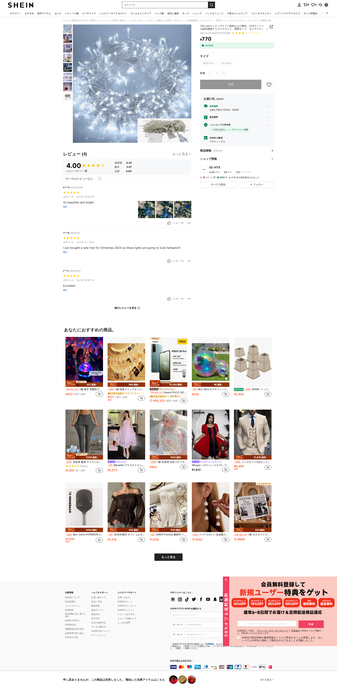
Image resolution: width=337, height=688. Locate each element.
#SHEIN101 (70, 625)
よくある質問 (124, 622)
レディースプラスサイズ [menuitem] (287, 13)
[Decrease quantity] (210, 73)
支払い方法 (96, 601)
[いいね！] (169, 223)
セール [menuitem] (58, 13)
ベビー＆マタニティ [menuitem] (261, 13)
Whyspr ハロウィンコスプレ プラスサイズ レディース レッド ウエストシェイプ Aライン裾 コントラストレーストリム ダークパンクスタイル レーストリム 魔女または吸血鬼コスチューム (210, 465)
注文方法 (95, 618)
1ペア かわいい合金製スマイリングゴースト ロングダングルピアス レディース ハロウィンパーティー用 (211, 534)
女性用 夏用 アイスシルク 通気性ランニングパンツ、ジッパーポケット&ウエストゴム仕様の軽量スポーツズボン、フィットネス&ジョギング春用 (84, 462)
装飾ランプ (124, 20)
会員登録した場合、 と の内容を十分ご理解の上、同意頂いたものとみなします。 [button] (279, 631)
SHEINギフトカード (127, 606)
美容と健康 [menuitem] (173, 13)
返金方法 (95, 614)
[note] (84, 383)
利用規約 (210, 644)
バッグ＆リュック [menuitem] (214, 13)
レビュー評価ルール (127, 618)
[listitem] (84, 370)
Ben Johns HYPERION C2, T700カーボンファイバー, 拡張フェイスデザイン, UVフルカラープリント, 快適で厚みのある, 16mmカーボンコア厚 (84, 534)
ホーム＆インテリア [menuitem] (141, 13)
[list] (198, 599)
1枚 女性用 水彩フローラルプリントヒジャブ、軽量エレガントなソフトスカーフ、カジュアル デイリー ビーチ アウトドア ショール (168, 462)
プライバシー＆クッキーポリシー (272, 630)
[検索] (211, 5)
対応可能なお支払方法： (181, 661)
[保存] (269, 84)
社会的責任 (70, 601)
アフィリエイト (98, 635)
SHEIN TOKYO (72, 620)
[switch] (98, 178)
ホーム (66, 20)
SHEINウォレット (126, 610)
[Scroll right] (327, 13)
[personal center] (299, 5)
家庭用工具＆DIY (80, 20)
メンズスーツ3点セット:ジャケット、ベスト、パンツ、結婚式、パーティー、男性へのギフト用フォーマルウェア (253, 462)
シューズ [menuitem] (197, 13)
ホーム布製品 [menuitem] (310, 13)
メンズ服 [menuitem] (159, 13)
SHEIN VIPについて (100, 631)
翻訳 (65, 207)
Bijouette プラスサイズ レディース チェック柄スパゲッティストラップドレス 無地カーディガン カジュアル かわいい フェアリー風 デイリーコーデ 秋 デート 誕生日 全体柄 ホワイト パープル (126, 465)
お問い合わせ (124, 597)
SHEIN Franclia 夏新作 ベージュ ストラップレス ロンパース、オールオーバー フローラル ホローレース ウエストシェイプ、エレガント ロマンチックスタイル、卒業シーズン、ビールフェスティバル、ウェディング (168, 534)
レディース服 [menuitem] (72, 13)
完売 (230, 84)
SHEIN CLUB (71, 637)
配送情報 (95, 606)
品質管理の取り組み (74, 633)
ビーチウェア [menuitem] (89, 13)
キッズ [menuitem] (185, 13)
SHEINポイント (125, 601)
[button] (320, 5)
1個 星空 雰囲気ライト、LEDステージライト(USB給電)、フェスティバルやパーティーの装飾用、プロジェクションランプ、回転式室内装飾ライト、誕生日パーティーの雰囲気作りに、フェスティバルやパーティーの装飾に (84, 389)
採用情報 (69, 610)
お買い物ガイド (98, 597)
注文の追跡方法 (98, 622)
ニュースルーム (72, 606)
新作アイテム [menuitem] (44, 13)
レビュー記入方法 (126, 614)
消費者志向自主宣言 (74, 629)
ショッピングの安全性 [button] (220, 125)
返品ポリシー (97, 610)
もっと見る (168, 557)
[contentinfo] (223, 667)
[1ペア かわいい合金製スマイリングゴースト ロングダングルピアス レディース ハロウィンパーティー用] (210, 507)
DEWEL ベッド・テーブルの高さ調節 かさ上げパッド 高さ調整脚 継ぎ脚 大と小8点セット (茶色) (253, 389)
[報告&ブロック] (189, 223)
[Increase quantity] (223, 73)
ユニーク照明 (111, 20)
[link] (306, 5)
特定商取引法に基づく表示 (75, 615)
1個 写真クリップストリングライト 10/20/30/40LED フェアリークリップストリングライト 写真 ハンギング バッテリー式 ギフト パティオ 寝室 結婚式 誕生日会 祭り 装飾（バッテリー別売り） (126, 389)
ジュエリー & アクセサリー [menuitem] (113, 13)
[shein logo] (20, 5)
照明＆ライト (96, 20)
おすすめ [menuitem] (29, 13)
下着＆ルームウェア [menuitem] (237, 13)
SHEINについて (72, 597)
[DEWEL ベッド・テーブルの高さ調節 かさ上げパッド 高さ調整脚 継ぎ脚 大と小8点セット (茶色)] (253, 362)
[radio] (208, 63)
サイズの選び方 (98, 627)
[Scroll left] (322, 13)
